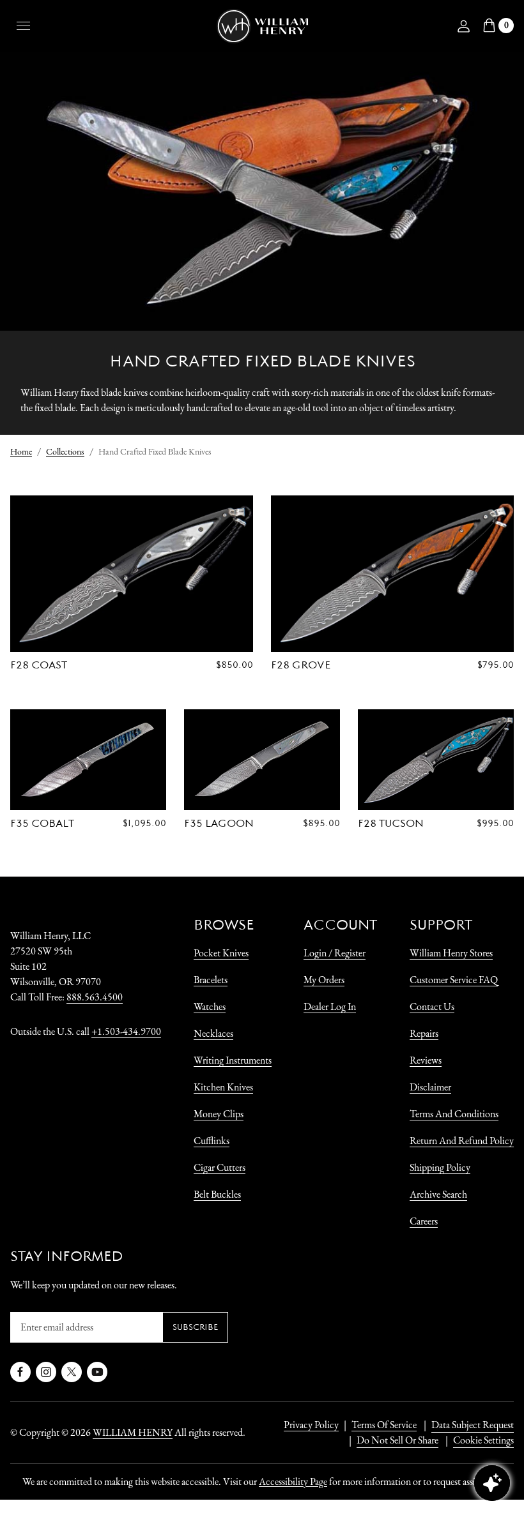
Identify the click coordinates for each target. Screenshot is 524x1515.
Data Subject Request (472, 1424)
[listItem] (391, 1440)
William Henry (133, 1432)
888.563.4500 (94, 997)
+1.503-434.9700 (126, 1031)
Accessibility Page (293, 1481)
